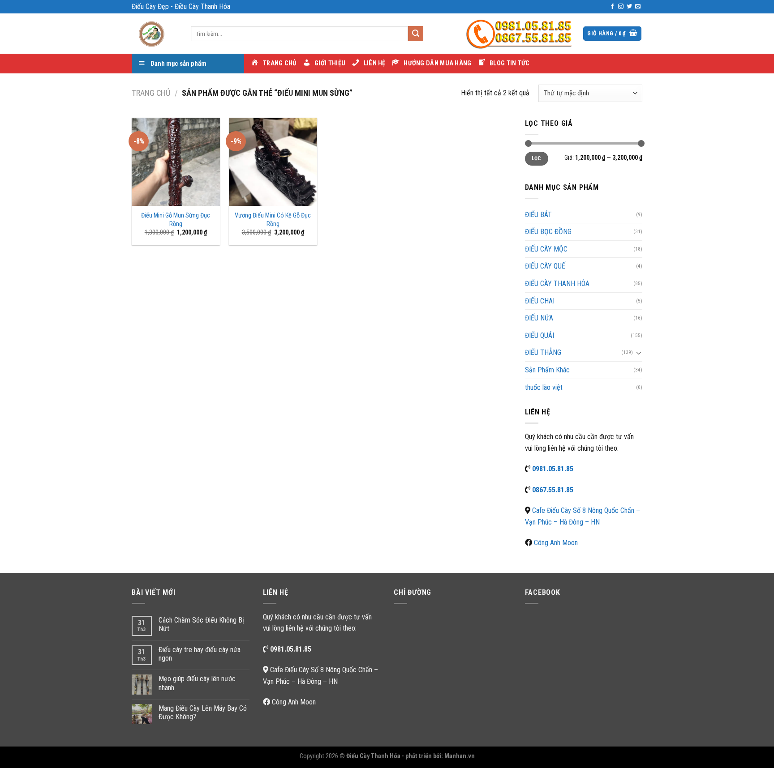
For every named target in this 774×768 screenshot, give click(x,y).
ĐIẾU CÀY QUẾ (545, 266)
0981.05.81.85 (552, 469)
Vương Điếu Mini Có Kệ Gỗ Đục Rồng (273, 220)
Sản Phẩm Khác (547, 370)
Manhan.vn (459, 756)
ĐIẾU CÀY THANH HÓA (557, 283)
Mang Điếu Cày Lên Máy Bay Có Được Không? (203, 712)
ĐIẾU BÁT (538, 214)
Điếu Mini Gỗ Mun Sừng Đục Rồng (175, 220)
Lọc (537, 158)
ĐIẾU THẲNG (543, 352)
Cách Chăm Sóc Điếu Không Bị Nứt (201, 624)
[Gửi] (415, 33)
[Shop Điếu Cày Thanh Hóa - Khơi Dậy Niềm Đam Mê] (154, 33)
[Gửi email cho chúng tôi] (638, 7)
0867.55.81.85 (552, 490)
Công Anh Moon (556, 542)
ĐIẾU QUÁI (539, 335)
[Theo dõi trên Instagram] (621, 7)
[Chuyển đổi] (638, 352)
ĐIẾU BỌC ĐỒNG (548, 231)
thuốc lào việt (544, 387)
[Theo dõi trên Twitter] (629, 7)
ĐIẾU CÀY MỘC (546, 249)
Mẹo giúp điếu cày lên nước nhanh (197, 682)
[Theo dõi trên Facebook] (612, 7)
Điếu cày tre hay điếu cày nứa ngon (200, 653)
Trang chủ (151, 93)
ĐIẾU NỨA (539, 318)
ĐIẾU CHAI (540, 301)
